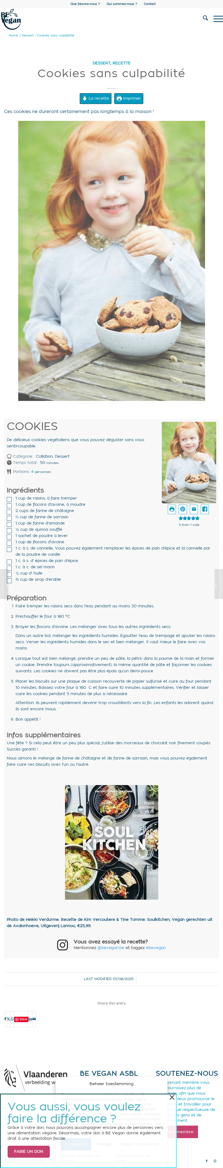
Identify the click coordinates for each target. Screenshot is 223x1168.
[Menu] (215, 19)
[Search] (202, 19)
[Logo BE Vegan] (89, 19)
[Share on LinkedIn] (30, 1019)
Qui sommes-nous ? (122, 3)
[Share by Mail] (34, 1019)
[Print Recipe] (172, 509)
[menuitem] (85, 4)
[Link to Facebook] (207, 1161)
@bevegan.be (111, 948)
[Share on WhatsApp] (12, 1019)
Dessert (101, 63)
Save (23, 1019)
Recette (122, 63)
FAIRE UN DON (28, 1152)
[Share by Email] (194, 509)
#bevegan (156, 948)
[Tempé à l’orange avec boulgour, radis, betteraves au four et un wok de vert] (4, 584)
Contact (150, 3)
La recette (98, 98)
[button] (183, 509)
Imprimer (131, 98)
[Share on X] (8, 1019)
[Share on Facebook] (205, 509)
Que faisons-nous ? (85, 3)
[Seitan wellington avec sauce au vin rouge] (219, 584)
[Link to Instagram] (215, 1161)
